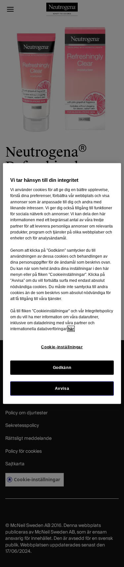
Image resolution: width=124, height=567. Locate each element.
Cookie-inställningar (62, 346)
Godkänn (62, 367)
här (71, 329)
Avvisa (62, 388)
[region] (62, 283)
